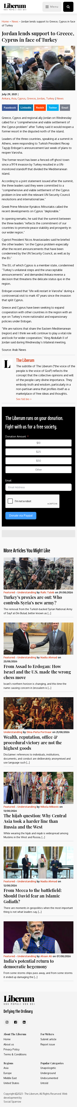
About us (9, 1044)
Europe (8, 1073)
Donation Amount (15, 436)
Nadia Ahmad (48, 657)
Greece (31, 98)
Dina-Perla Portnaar (39, 732)
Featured (9, 592)
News (15, 21)
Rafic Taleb (47, 592)
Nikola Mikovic (49, 806)
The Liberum (25, 360)
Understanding (26, 592)
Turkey (50, 98)
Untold (44, 1083)
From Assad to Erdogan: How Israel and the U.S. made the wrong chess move (37, 671)
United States (11, 1083)
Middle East (10, 1078)
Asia (13, 98)
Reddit (40, 107)
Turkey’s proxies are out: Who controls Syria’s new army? (33, 599)
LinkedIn (26, 107)
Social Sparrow (12, 1101)
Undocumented (49, 1078)
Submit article (48, 1039)
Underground (48, 1073)
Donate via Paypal (21, 515)
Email (65, 107)
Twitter (53, 107)
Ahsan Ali (46, 956)
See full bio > (24, 399)
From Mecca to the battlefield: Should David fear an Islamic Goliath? (33, 895)
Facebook (10, 107)
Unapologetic (48, 1067)
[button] (68, 7)
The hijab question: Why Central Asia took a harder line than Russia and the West (35, 821)
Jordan (41, 98)
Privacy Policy (12, 1049)
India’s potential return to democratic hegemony (29, 963)
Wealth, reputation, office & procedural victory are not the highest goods (33, 742)
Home (5, 21)
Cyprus (22, 98)
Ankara (6, 98)
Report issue (47, 1044)
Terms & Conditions (15, 1054)
